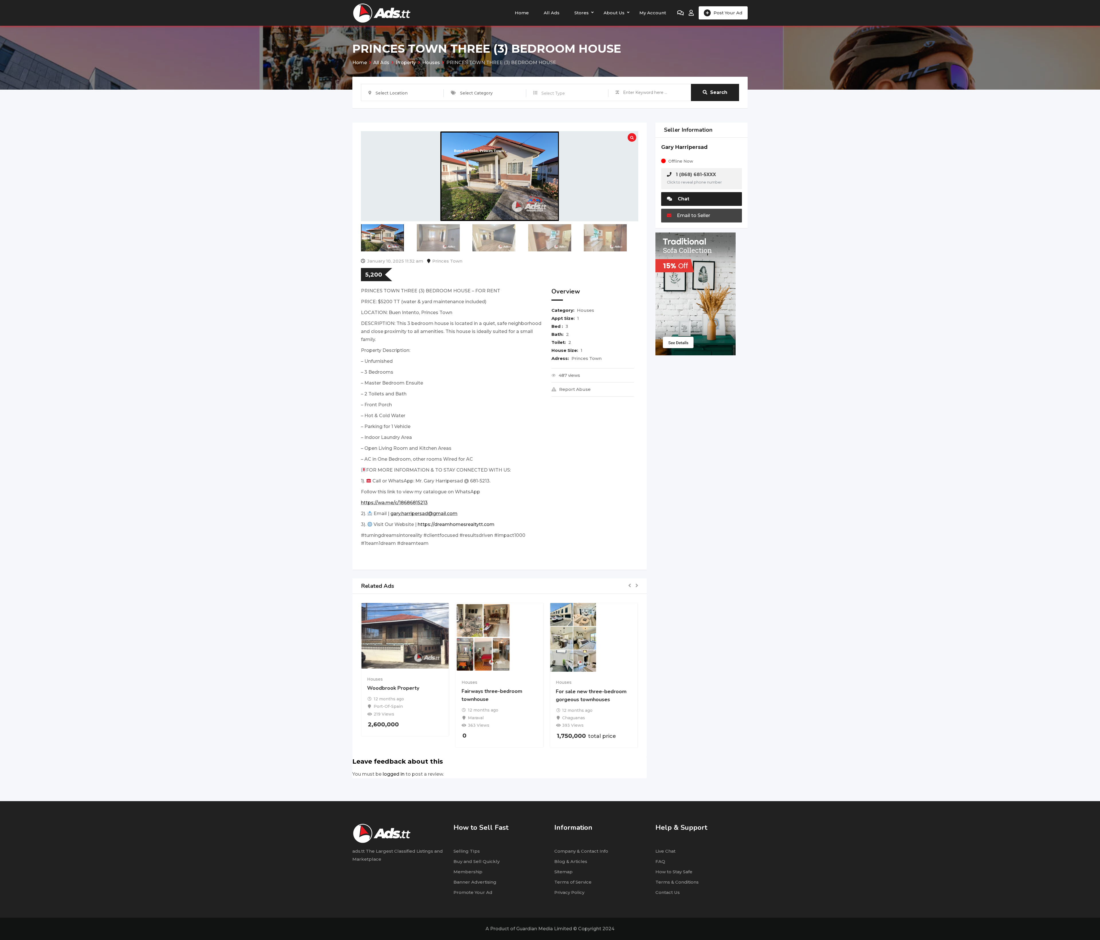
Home (522, 12)
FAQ (660, 861)
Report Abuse (575, 389)
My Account (652, 12)
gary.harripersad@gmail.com (423, 513)
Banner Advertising (474, 882)
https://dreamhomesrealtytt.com (456, 524)
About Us (614, 12)
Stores (581, 12)
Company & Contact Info (581, 851)
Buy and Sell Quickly (476, 861)
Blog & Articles (570, 861)
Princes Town (447, 261)
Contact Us (667, 892)
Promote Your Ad (472, 892)
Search (718, 92)
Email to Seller (693, 215)
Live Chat (665, 851)
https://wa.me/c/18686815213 (394, 502)
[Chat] (680, 13)
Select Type (553, 93)
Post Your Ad (728, 12)
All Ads (551, 12)
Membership (467, 871)
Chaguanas (573, 717)
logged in (393, 774)
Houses (585, 310)
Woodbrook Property (393, 688)
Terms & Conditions (677, 882)
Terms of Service (573, 882)
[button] (629, 586)
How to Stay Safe (673, 871)
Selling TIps (466, 851)
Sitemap (563, 871)
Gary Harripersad (684, 147)
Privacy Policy (569, 892)
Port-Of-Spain (388, 706)
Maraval (476, 717)
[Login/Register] (691, 13)
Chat (682, 199)
